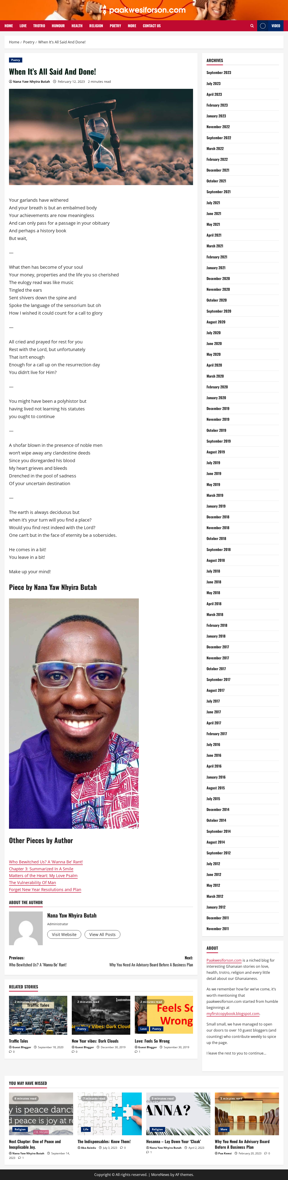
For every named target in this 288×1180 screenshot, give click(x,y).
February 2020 (217, 387)
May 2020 (214, 354)
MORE (132, 25)
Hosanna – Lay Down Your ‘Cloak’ (173, 1141)
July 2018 (213, 571)
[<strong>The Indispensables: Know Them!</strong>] (110, 1114)
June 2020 (214, 343)
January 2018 (216, 636)
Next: (151, 961)
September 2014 (219, 831)
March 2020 (215, 376)
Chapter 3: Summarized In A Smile (41, 868)
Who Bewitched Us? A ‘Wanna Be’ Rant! (46, 861)
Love (143, 1029)
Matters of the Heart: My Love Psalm (43, 875)
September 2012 (219, 852)
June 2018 (214, 581)
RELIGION (96, 25)
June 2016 (214, 755)
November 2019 (218, 419)
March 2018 (215, 614)
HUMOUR (58, 25)
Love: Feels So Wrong (152, 1041)
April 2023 (214, 94)
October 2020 (217, 300)
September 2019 (219, 441)
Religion (20, 1129)
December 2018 (218, 516)
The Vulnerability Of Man (32, 882)
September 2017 (218, 679)
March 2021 (215, 246)
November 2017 (218, 658)
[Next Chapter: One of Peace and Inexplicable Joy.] (41, 1114)
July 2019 (213, 462)
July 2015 (213, 798)
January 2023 (216, 116)
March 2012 (215, 896)
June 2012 (214, 874)
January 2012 (216, 907)
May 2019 (213, 484)
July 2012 (213, 863)
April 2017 (214, 722)
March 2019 (215, 495)
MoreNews (160, 1174)
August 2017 (216, 690)
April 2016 (214, 766)
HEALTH (77, 25)
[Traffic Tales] (38, 1015)
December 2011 (218, 917)
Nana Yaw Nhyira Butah (31, 81)
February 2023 (217, 105)
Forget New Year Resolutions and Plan (45, 889)
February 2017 (217, 733)
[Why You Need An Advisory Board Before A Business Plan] (247, 1114)
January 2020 (216, 397)
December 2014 (218, 809)
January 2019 (216, 506)
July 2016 (213, 744)
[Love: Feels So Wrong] (164, 1015)
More (223, 1129)
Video (276, 25)
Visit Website (64, 934)
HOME (8, 25)
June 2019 (214, 473)
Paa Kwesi (225, 1153)
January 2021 (216, 267)
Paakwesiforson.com (224, 960)
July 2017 (213, 701)
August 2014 (216, 842)
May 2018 (213, 592)
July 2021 (213, 202)
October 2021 (216, 181)
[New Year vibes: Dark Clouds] (101, 1015)
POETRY (115, 25)
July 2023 (213, 83)
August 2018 (216, 560)
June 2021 (214, 213)
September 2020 (219, 311)
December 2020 (218, 278)
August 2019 (216, 452)
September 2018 (219, 549)
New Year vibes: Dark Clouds (95, 1041)
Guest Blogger (21, 1047)
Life (85, 1129)
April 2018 (214, 603)
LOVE (23, 25)
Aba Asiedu (88, 1148)
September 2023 (219, 72)
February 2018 (217, 625)
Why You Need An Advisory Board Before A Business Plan (242, 1144)
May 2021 (213, 224)
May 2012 (213, 885)
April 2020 (214, 365)
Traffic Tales (18, 1041)
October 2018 (216, 538)
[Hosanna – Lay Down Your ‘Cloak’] (178, 1114)
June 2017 (214, 711)
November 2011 (218, 928)
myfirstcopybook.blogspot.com (233, 1013)
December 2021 (218, 170)
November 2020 (218, 289)
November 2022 (218, 126)
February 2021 (217, 257)
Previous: (38, 961)
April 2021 (214, 235)
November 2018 (218, 527)
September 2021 (219, 191)
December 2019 (218, 408)
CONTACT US (152, 25)
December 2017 (218, 646)
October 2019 (216, 430)
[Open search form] (252, 25)
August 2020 (216, 322)
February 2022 (217, 159)
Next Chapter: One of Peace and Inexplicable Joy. (35, 1144)
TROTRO (39, 25)
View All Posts (102, 934)
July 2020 (214, 332)
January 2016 (216, 777)
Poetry (15, 60)
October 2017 (216, 668)
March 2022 (215, 148)
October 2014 (216, 820)
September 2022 (219, 137)
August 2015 (216, 787)
